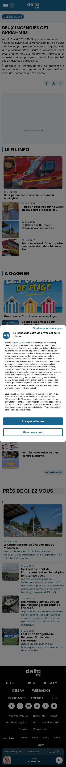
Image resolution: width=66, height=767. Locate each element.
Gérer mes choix (33, 432)
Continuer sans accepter (48, 328)
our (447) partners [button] (20, 342)
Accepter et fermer (33, 421)
